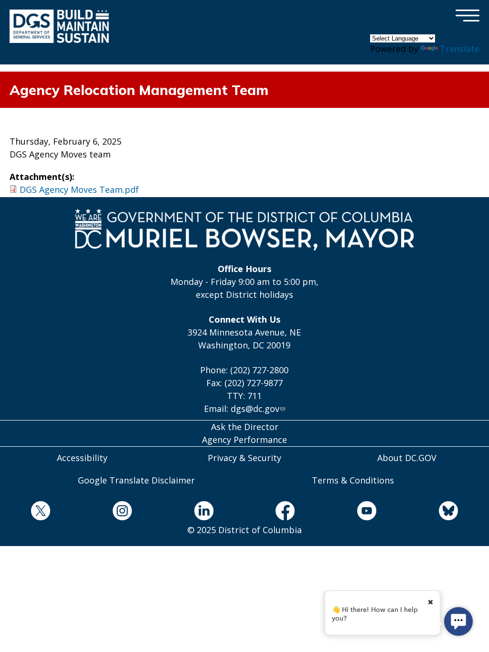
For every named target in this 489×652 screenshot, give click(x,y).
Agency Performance (244, 439)
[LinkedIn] (203, 512)
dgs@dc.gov (255, 408)
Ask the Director (244, 426)
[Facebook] (285, 512)
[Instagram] (122, 512)
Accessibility (82, 457)
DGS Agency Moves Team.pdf (79, 189)
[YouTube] (367, 512)
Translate (459, 48)
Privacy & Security (244, 457)
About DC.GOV (406, 457)
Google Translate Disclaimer (136, 480)
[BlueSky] (448, 512)
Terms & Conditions (353, 480)
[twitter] (41, 512)
